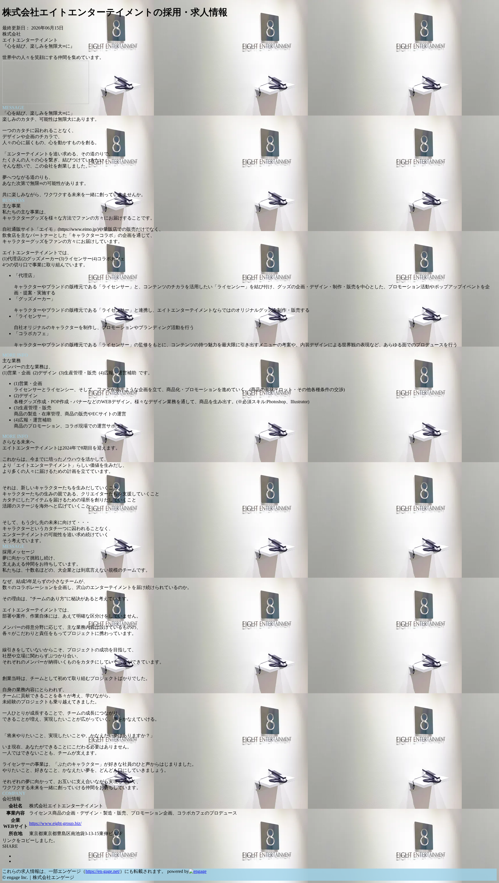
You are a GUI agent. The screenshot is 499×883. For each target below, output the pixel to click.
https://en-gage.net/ (102, 871)
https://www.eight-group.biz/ (55, 823)
